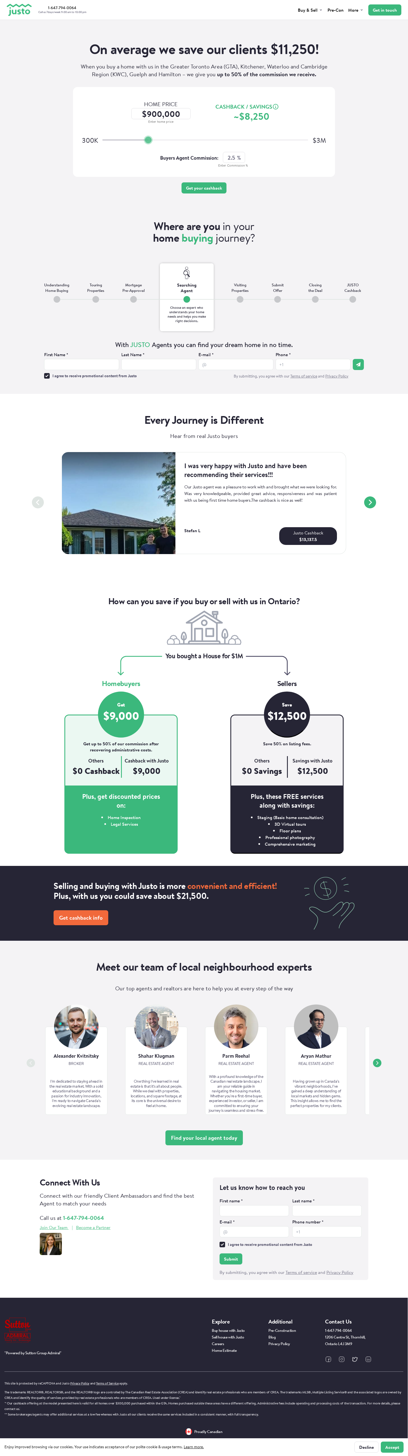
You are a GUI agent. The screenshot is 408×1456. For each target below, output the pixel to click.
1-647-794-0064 (83, 1218)
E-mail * (206, 354)
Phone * (283, 354)
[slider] (148, 140)
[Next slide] (370, 502)
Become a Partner (93, 1227)
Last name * (303, 1200)
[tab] (56, 297)
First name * (231, 1200)
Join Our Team (53, 1227)
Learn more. (194, 1447)
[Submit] (358, 364)
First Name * (56, 354)
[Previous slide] (38, 502)
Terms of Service (107, 1383)
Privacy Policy (79, 1383)
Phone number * (308, 1221)
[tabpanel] (204, 360)
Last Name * (133, 354)
